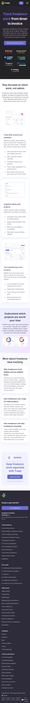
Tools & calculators (8, 654)
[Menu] (27, 3)
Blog (3, 640)
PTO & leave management (9, 543)
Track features (7, 525)
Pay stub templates (7, 678)
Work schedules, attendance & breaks (12, 531)
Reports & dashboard (7, 618)
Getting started (6, 591)
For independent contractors (9, 580)
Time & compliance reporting (10, 534)
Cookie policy (3, 698)
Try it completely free (15, 508)
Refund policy (18, 698)
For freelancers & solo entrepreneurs (12, 583)
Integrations (5, 559)
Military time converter (8, 675)
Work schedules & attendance (10, 603)
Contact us (5, 637)
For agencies (5, 574)
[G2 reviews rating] (9, 51)
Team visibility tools (7, 606)
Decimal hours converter (8, 681)
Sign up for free (15, 477)
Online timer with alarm (8, 669)
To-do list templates (7, 657)
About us (4, 634)
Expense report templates (9, 663)
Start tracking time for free (15, 43)
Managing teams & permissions (10, 600)
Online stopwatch (6, 672)
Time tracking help (7, 649)
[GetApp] (15, 70)
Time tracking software (8, 528)
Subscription (5, 625)
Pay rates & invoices (7, 609)
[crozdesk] (9, 58)
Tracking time (5, 594)
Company (5, 631)
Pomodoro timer (6, 666)
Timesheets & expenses (8, 540)
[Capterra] (9, 64)
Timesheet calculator (7, 688)
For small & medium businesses (10, 571)
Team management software (9, 546)
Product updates (6, 643)
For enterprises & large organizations (12, 568)
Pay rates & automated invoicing (10, 537)
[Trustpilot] (21, 58)
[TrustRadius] (21, 64)
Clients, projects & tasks (8, 555)
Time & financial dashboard (9, 552)
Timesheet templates (7, 660)
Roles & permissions (7, 549)
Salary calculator (6, 685)
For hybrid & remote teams (9, 577)
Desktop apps (5, 597)
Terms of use (13, 698)
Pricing (3, 646)
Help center (5, 588)
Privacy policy (8, 698)
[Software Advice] (21, 51)
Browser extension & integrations (11, 622)
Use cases (5, 565)
